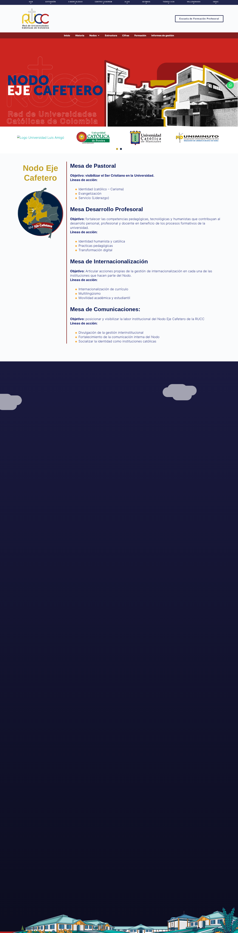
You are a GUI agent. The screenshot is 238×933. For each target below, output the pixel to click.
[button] (117, 149)
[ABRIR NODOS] (98, 35)
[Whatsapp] (230, 85)
